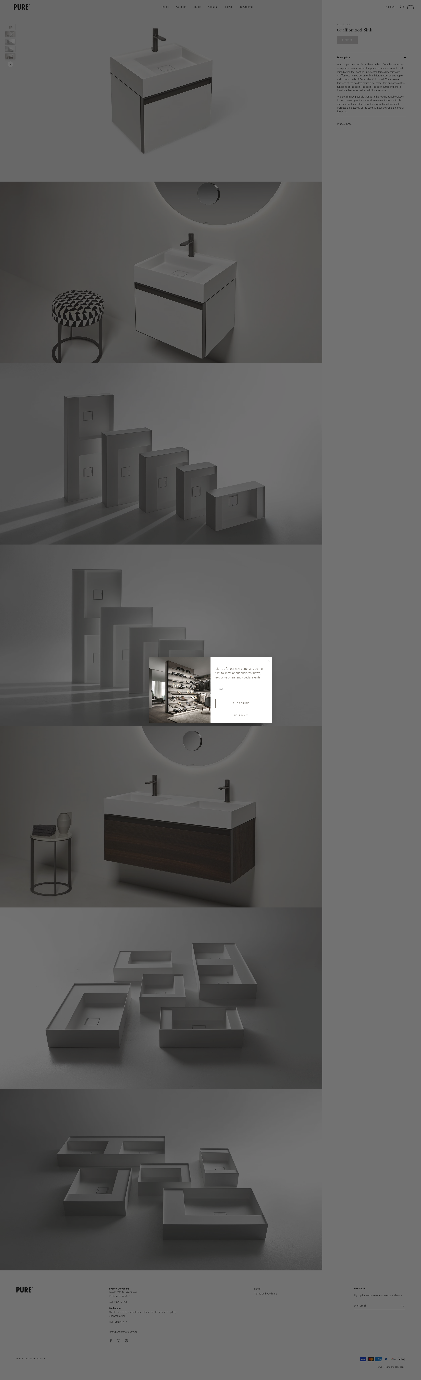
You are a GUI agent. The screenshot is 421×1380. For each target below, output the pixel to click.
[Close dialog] (269, 661)
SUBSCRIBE (241, 703)
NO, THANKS (241, 715)
